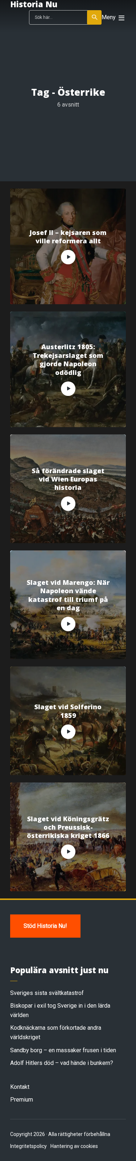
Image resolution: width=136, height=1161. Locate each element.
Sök (94, 17)
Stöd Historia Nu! (45, 925)
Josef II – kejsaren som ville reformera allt (68, 236)
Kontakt (19, 1086)
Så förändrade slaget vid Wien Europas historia (68, 479)
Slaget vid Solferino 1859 (68, 711)
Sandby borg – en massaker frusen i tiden (63, 1050)
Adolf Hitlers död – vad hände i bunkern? (61, 1062)
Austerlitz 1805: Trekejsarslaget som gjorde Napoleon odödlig (68, 359)
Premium (21, 1099)
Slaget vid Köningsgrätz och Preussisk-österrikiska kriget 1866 (68, 827)
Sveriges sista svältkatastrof (47, 992)
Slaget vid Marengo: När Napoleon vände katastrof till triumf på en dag (68, 595)
